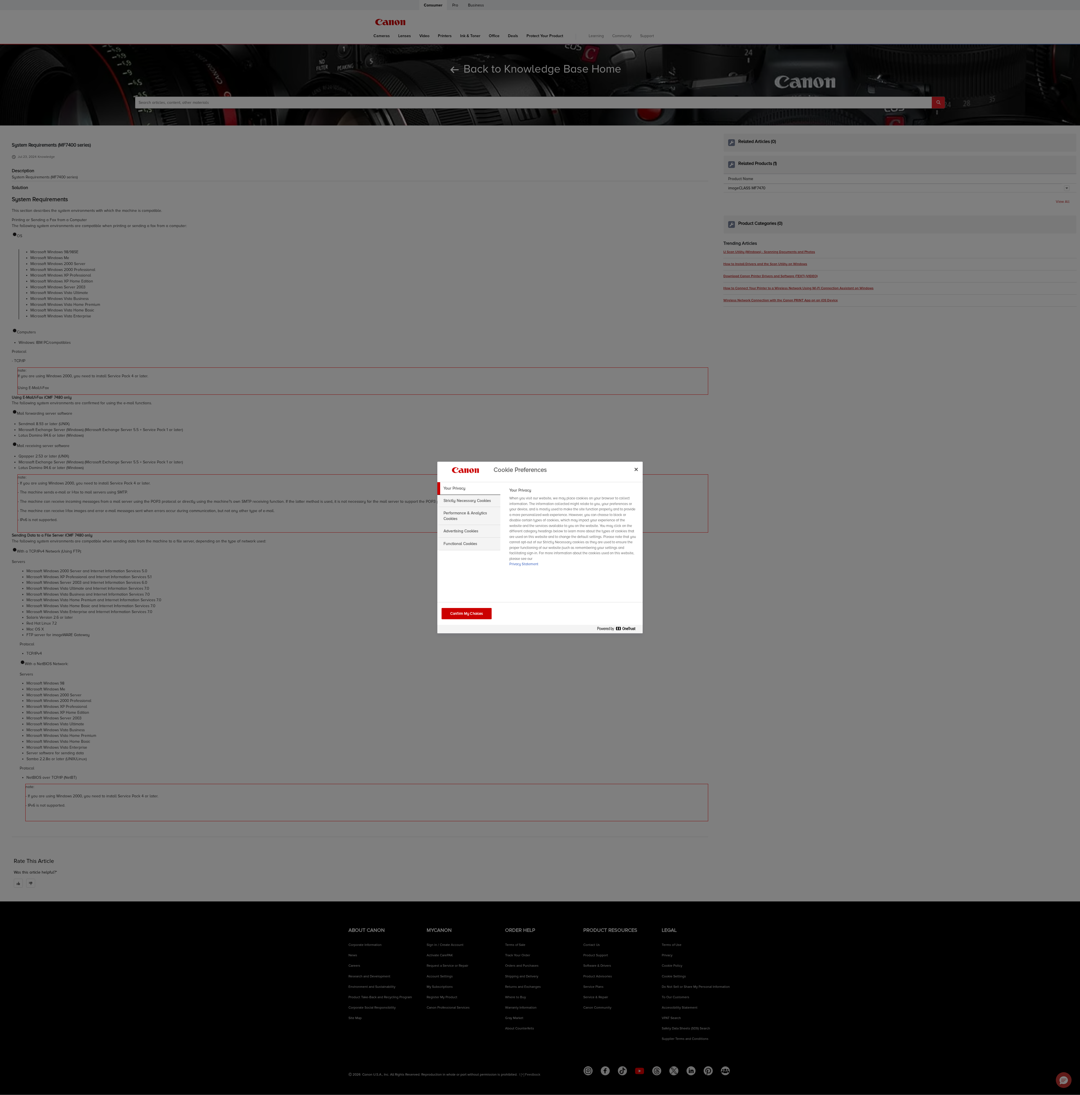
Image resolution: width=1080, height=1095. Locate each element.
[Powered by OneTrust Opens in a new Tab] (618, 629)
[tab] (468, 488)
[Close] (636, 469)
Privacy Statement (523, 564)
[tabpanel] (574, 529)
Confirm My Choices (466, 613)
